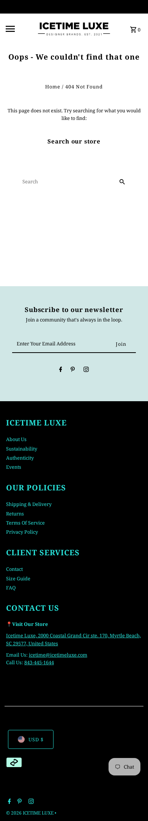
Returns (15, 513)
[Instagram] (86, 370)
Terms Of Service (25, 522)
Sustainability (21, 448)
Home (52, 86)
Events (13, 466)
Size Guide (18, 578)
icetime (37, 654)
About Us (16, 439)
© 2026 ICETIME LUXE (30, 813)
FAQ (11, 587)
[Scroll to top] (131, 801)
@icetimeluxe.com (66, 654)
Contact (14, 569)
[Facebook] (60, 370)
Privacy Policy (22, 531)
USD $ (36, 739)
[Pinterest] (73, 370)
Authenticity (20, 457)
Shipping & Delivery (29, 504)
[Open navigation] (18, 28)
